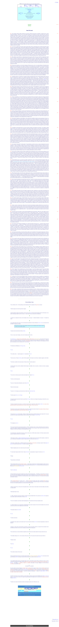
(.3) (30, 312)
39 (10, 480)
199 (26, 341)
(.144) (35, 521)
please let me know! (29, 18)
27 (20, 176)
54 (10, 547)
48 (10, 521)
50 (10, 531)
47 (13, 234)
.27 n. (12, 547)
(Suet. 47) (39, 556)
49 (10, 526)
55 (10, 551)
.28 (43, 495)
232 (29, 341)
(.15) (17, 556)
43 (10, 500)
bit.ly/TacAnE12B (56, 2)
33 (21, 197)
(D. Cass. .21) (40, 322)
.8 (24, 345)
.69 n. (13, 543)
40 (10, 486)
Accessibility (29, 625)
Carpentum (39, 325)
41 (10, 491)
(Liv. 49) (19, 509)
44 (10, 504)
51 (10, 535)
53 (30, 258)
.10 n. (26, 496)
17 (12, 138)
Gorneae (45, 79)
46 (44, 233)
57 (10, 560)
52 (10, 539)
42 (10, 495)
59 (10, 581)
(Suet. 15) (14, 577)
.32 (21, 345)
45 (22, 233)
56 (10, 555)
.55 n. (12, 513)
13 (41, 127)
